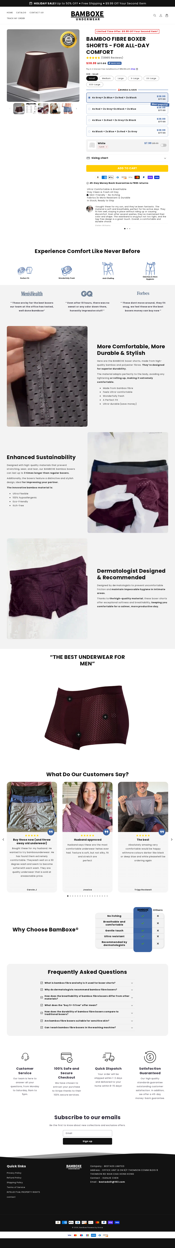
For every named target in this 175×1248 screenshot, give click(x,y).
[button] (155, 15)
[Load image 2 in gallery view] (31, 108)
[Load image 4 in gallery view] (55, 108)
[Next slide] (172, 839)
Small (92, 78)
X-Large (135, 78)
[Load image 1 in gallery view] (19, 108)
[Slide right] (76, 109)
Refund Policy (14, 1177)
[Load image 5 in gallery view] (67, 108)
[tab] (125, 228)
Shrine (100, 1227)
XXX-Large (94, 84)
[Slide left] (10, 109)
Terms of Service (16, 1187)
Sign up (87, 1141)
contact (11, 1197)
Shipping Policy (15, 1182)
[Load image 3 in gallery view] (43, 108)
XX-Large (151, 78)
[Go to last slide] (3, 839)
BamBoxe (83, 1227)
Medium (106, 78)
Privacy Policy (14, 1173)
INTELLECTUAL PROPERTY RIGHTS (23, 1192)
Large (121, 78)
